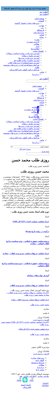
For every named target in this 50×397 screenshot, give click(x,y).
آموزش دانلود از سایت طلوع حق (26, 60)
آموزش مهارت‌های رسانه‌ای (38, 275)
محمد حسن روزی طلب (39, 305)
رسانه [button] (41, 37)
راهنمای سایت (38, 119)
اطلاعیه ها (35, 49)
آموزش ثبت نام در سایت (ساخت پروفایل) (22, 53)
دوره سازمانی (38, 32)
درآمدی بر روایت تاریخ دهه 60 (37, 231)
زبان (42, 28)
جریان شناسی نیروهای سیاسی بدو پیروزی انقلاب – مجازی (26, 253)
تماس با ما (40, 370)
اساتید (41, 35)
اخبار (37, 46)
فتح (21, 376)
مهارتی (41, 25)
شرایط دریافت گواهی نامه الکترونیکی (24, 70)
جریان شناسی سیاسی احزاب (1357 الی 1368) (31, 221)
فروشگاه (40, 30)
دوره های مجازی (37, 358)
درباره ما (35, 74)
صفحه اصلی (39, 19)
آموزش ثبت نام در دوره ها (28, 58)
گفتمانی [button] (41, 21)
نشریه (36, 39)
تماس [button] (42, 72)
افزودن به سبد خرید (41, 320)
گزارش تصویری (33, 42)
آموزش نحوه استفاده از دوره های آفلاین (23, 63)
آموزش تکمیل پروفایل (30, 56)
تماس (42, 140)
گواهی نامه (39, 360)
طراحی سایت (43, 376)
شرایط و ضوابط (37, 363)
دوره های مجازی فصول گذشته (27, 23)
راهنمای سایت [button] (38, 51)
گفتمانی (41, 88)
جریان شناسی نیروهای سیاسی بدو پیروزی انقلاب (29, 285)
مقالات (36, 44)
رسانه (41, 105)
